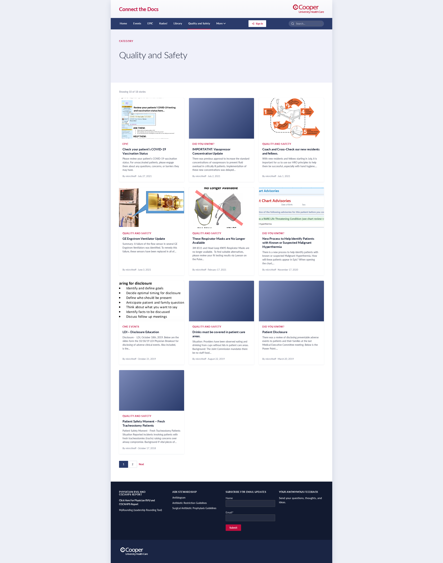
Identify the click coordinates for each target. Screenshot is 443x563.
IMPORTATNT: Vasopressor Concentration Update (211, 151)
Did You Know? (203, 143)
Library (178, 23)
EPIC (150, 23)
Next (141, 464)
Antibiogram (179, 497)
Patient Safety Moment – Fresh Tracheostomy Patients (144, 423)
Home (123, 23)
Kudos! (163, 23)
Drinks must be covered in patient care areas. (218, 334)
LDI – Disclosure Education (141, 332)
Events (137, 23)
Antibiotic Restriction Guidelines (189, 502)
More (219, 23)
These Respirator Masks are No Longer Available (218, 241)
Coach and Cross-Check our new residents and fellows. (291, 151)
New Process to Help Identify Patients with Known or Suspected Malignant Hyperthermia (288, 243)
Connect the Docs (138, 9)
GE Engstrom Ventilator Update (144, 238)
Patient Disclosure (274, 332)
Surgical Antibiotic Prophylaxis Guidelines (194, 508)
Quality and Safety (199, 23)
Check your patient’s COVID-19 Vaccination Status (144, 151)
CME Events (131, 326)
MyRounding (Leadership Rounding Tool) (140, 510)
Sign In (259, 23)
